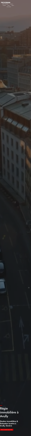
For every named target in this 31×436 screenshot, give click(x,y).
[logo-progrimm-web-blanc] (5, 2)
